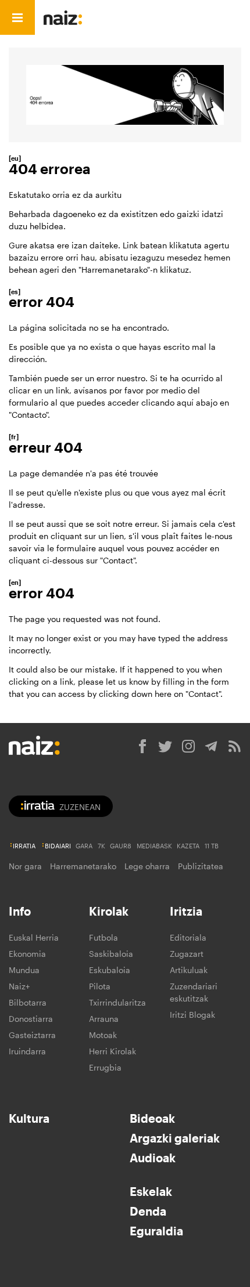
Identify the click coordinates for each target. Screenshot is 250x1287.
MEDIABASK (154, 845)
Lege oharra (147, 866)
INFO (147, 17)
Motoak (103, 1035)
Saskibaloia (111, 954)
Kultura (29, 1118)
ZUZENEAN (80, 807)
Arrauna (104, 1019)
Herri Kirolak (112, 1051)
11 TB (212, 845)
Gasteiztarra (32, 1035)
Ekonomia (27, 954)
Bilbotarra (28, 1002)
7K (101, 845)
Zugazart (186, 954)
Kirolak (108, 911)
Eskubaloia (109, 970)
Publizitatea (200, 866)
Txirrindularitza (117, 1002)
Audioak (153, 1158)
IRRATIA (24, 845)
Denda (148, 1211)
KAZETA (188, 845)
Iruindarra (27, 1051)
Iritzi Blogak (192, 1015)
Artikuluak (189, 970)
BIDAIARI (58, 845)
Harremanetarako (83, 866)
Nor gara (25, 866)
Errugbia (105, 1067)
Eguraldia (156, 1231)
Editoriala (188, 937)
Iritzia (186, 911)
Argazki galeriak (175, 1138)
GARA (84, 845)
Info (20, 911)
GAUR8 (120, 845)
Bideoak (152, 1118)
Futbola (103, 937)
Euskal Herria (34, 937)
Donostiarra (31, 1019)
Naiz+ (19, 986)
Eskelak (151, 1191)
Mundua (24, 970)
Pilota (99, 986)
